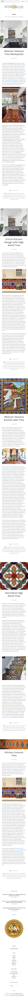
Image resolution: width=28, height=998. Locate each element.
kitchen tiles (12, 364)
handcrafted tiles (18, 196)
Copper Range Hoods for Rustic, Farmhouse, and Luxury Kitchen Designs (14, 908)
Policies (14, 957)
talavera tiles (16, 553)
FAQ (14, 958)
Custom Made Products (18, 993)
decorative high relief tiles (13, 611)
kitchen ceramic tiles (15, 548)
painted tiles (22, 876)
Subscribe (14, 914)
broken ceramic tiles (17, 361)
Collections (14, 960)
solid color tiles (18, 878)
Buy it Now (14, 928)
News (9, 16)
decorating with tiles (20, 194)
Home (6, 16)
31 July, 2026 (14, 897)
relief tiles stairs (14, 369)
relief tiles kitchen (21, 368)
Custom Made (14, 971)
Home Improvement (14, 973)
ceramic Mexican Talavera (7, 468)
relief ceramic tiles (21, 366)
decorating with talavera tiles (9, 194)
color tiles (22, 193)
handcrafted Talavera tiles (7, 609)
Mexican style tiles (6, 333)
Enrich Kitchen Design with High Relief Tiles (14, 242)
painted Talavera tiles (13, 859)
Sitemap (14, 964)
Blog (14, 974)
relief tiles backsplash (12, 368)
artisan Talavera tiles (20, 183)
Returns (14, 955)
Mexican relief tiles (6, 321)
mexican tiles (15, 199)
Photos (14, 963)
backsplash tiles (10, 193)
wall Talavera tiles (16, 351)
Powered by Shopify (19, 995)
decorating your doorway (7, 717)
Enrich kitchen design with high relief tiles (11, 257)
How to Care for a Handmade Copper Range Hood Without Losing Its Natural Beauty (14, 901)
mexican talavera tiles (6, 366)
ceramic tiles (16, 193)
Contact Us (14, 976)
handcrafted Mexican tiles (17, 644)
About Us (14, 961)
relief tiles (5, 368)
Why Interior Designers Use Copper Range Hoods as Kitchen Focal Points (14, 895)
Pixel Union (12, 995)
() (23, 1)
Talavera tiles (14, 628)
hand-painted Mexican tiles (8, 196)
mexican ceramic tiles (13, 197)
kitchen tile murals (6, 504)
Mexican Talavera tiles (11, 171)
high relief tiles (18, 363)
